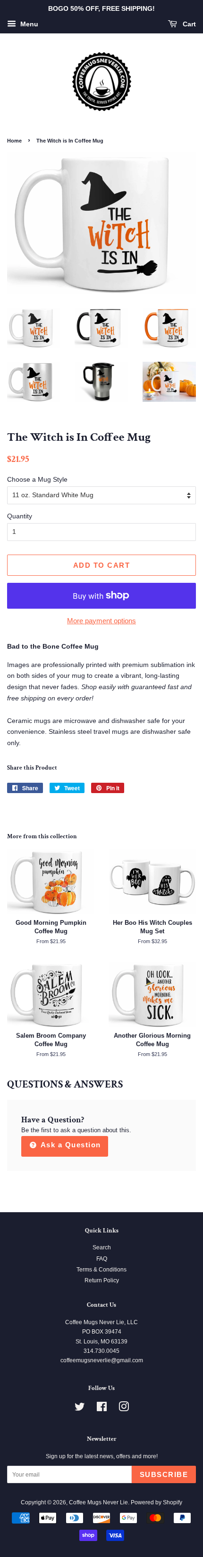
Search (102, 1247)
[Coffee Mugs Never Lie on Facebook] (101, 1409)
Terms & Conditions (101, 1269)
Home (14, 140)
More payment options (101, 621)
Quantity (19, 516)
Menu (28, 24)
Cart (188, 24)
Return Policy (102, 1280)
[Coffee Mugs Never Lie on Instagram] (123, 1409)
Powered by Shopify (156, 1502)
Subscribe (164, 1474)
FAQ (101, 1258)
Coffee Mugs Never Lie (98, 1502)
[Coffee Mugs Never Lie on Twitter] (80, 1409)
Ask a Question (69, 1145)
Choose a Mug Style (37, 479)
